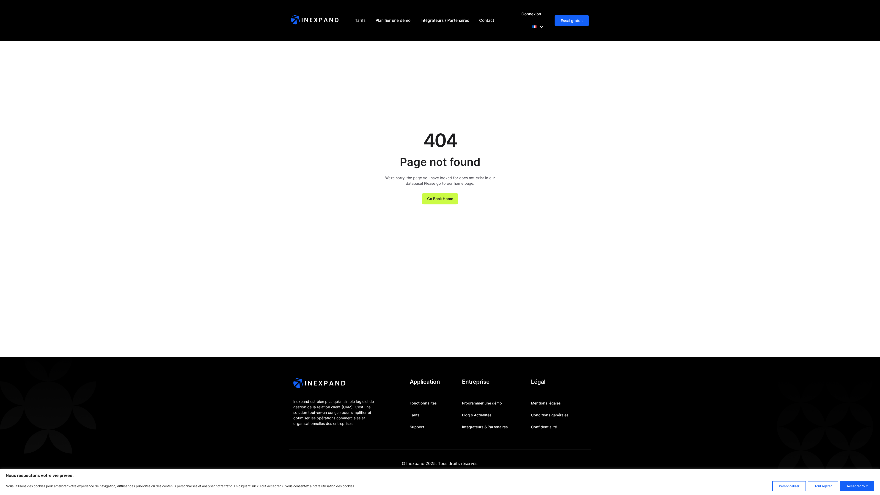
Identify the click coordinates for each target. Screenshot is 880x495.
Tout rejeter (823, 486)
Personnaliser (789, 486)
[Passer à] (536, 27)
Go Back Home (440, 198)
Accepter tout (857, 486)
